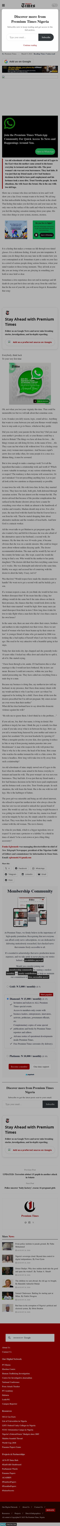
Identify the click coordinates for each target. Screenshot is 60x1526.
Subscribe (46, 37)
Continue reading (30, 45)
